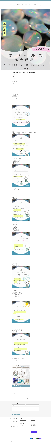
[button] (24, 3)
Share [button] (13, 76)
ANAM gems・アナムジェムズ (13, 441)
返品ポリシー (22, 423)
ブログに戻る (26, 398)
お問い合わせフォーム (23, 420)
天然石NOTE (33, 420)
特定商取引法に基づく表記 (23, 421)
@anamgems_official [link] (15, 394)
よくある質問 (22, 425)
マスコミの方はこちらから (23, 426)
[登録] (21, 432)
